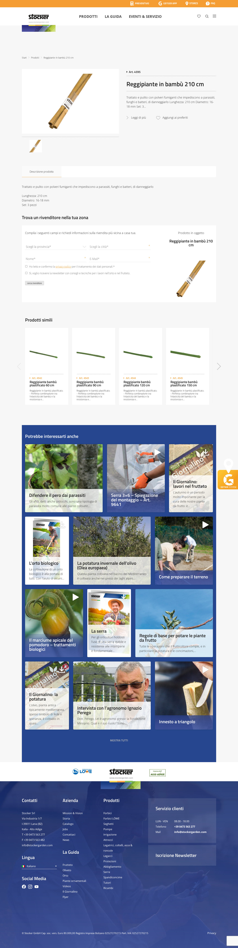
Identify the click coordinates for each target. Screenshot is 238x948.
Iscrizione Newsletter (176, 855)
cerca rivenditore (34, 283)
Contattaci (69, 834)
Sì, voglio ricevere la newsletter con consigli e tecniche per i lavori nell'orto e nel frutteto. (79, 273)
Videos (67, 886)
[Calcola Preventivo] (139, 3)
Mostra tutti (119, 740)
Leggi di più (138, 117)
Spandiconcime (112, 877)
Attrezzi (108, 840)
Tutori (107, 882)
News (66, 840)
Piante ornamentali (74, 881)
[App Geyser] (167, 3)
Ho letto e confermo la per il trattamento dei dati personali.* (72, 266)
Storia (66, 818)
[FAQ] (210, 3)
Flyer (65, 897)
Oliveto (67, 870)
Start (24, 57)
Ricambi (108, 888)
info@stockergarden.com (37, 845)
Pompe (107, 829)
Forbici (107, 813)
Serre (106, 872)
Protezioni (109, 861)
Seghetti (108, 824)
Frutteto (68, 865)
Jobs (65, 829)
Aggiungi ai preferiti (175, 117)
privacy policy (63, 266)
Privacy (211, 933)
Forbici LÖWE (111, 818)
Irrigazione (110, 834)
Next (219, 366)
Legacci (107, 856)
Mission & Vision (73, 813)
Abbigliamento (112, 866)
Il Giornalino (70, 891)
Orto (65, 875)
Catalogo (68, 824)
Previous (19, 366)
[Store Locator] (191, 3)
